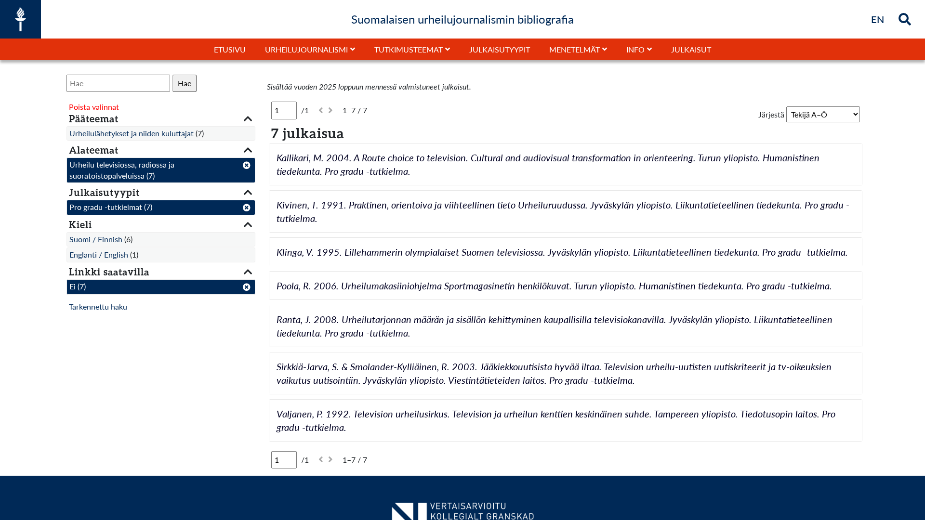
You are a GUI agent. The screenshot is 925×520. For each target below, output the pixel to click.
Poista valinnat (94, 106)
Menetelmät (574, 49)
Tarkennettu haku (98, 306)
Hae (184, 83)
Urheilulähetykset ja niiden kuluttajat (131, 133)
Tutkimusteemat (408, 49)
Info (635, 49)
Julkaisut (691, 49)
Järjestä (771, 114)
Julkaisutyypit (499, 49)
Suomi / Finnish (95, 239)
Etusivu (230, 49)
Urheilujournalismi (306, 49)
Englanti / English (98, 254)
